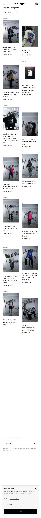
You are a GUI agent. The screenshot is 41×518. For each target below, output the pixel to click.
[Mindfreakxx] (20, 3)
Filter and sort (8, 12)
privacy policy (14, 498)
